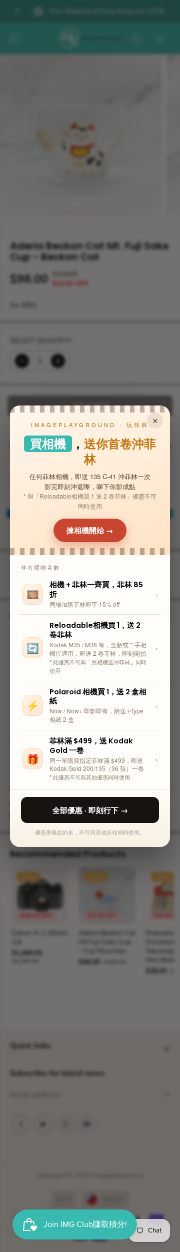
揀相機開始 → (90, 530)
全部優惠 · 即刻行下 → (90, 809)
